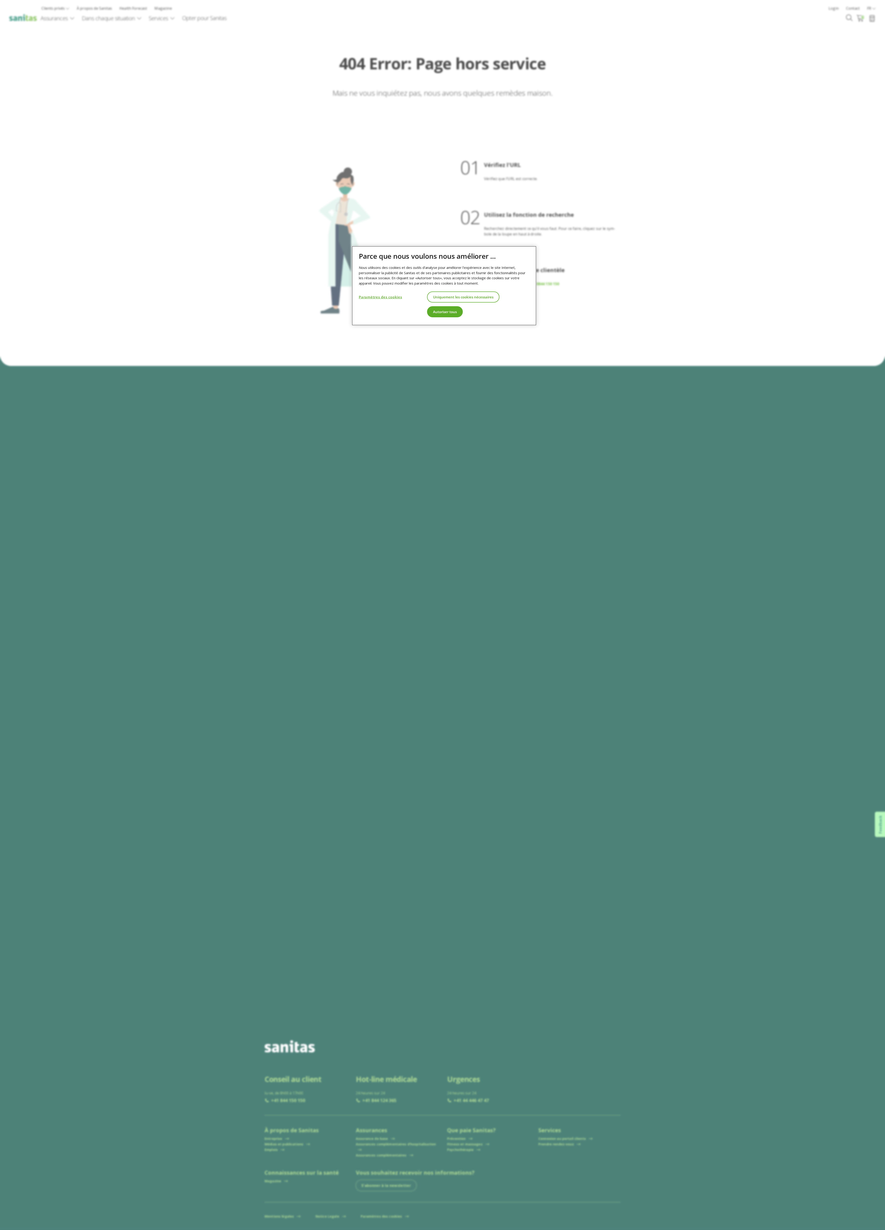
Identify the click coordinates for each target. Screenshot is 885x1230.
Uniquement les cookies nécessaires (463, 296)
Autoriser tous (445, 311)
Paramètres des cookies (380, 296)
